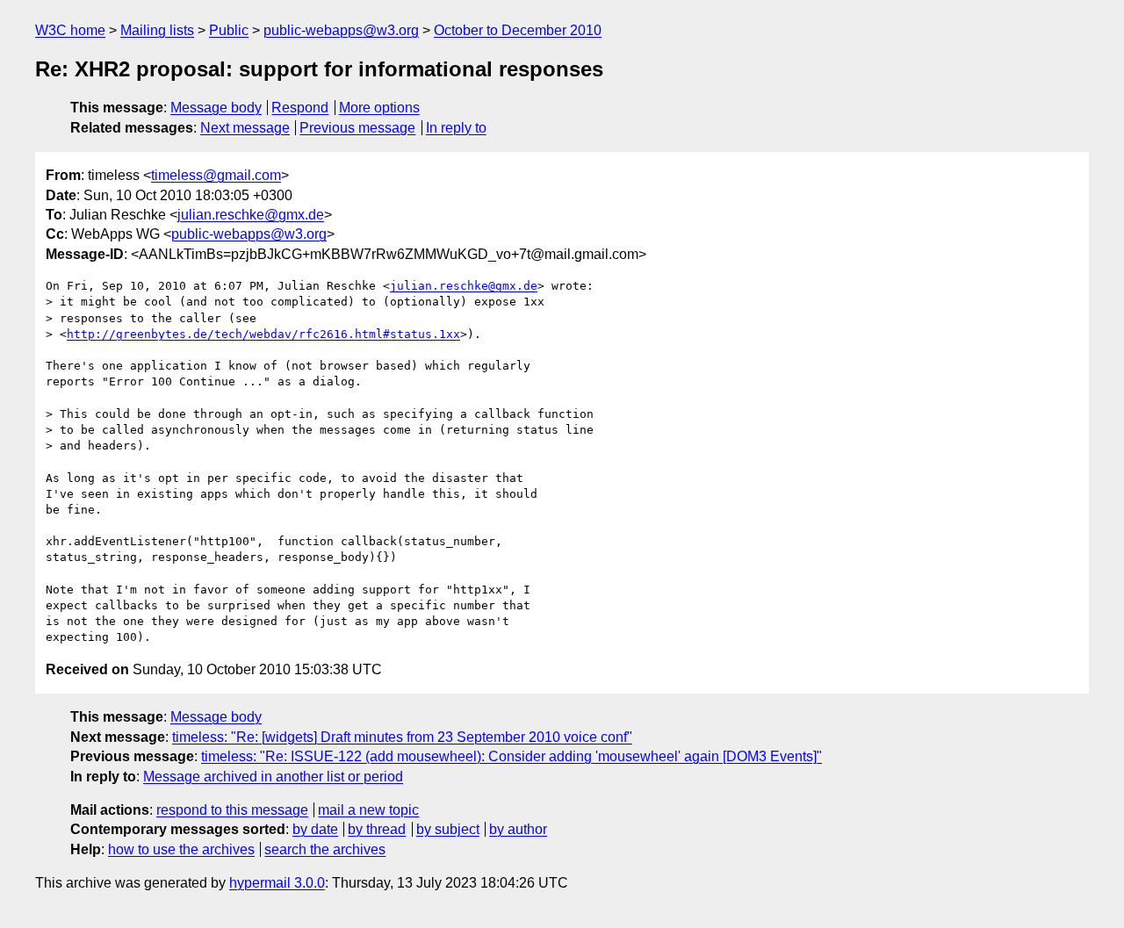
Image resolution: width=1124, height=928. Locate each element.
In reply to (456, 127)
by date (315, 829)
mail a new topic (368, 809)
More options (379, 107)
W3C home (70, 30)
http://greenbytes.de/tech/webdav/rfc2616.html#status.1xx (263, 334)
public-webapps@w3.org (341, 30)
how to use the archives (181, 849)
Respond (299, 107)
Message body (216, 107)
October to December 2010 (518, 30)
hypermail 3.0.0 (277, 882)
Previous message (357, 127)
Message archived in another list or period (273, 776)
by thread (377, 829)
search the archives (324, 849)
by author (518, 829)
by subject (447, 829)
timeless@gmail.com (216, 175)
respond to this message (232, 809)
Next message (245, 127)
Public (229, 30)
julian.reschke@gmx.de (250, 214)
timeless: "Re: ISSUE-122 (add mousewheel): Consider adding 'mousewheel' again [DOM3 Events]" (511, 756)
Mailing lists (157, 30)
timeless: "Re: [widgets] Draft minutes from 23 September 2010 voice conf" (402, 737)
